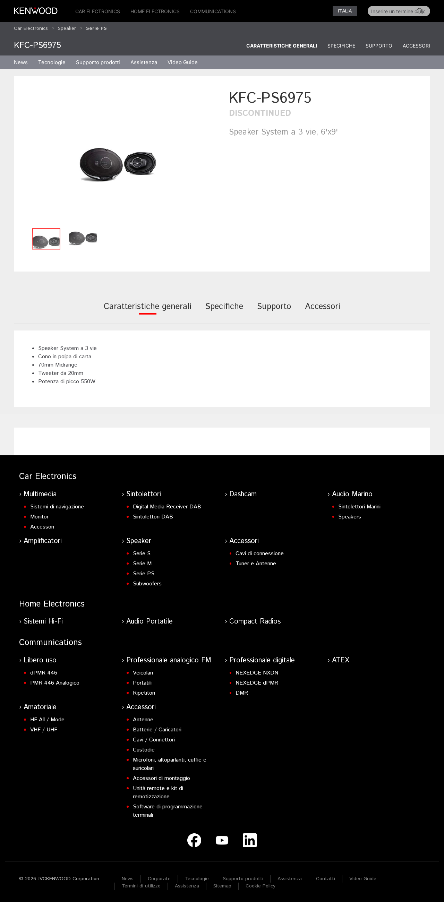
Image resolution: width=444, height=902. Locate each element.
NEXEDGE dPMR (257, 683)
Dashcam (243, 494)
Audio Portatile (149, 622)
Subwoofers (147, 584)
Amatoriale (40, 707)
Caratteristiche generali (281, 46)
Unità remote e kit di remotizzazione (158, 792)
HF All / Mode (47, 720)
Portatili (142, 683)
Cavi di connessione (260, 554)
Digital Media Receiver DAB (167, 507)
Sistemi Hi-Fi (43, 622)
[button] (118, 156)
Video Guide (362, 878)
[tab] (147, 311)
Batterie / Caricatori (157, 730)
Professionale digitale (262, 660)
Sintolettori (143, 494)
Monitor (39, 517)
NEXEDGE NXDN (257, 673)
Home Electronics (155, 11)
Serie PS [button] (96, 28)
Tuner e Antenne (256, 564)
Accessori (416, 46)
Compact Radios (255, 622)
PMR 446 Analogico (54, 683)
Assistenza (290, 878)
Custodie (144, 750)
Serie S (142, 554)
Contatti (325, 878)
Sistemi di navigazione (57, 507)
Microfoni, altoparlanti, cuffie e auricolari (169, 764)
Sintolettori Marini (359, 507)
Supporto (379, 46)
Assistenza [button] (143, 62)
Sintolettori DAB (153, 517)
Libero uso (40, 660)
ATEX (340, 660)
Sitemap (222, 886)
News (21, 62)
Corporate (159, 878)
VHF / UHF (43, 730)
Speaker (67, 28)
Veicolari (143, 673)
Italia (345, 11)
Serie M (142, 564)
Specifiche (341, 46)
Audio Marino (352, 494)
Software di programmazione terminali (168, 811)
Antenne (143, 720)
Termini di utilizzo (141, 886)
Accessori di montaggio (161, 778)
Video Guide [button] (183, 62)
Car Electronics (97, 11)
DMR (242, 693)
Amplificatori (43, 541)
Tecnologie (52, 62)
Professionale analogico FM (168, 660)
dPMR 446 (43, 673)
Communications (213, 11)
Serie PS (143, 574)
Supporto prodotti (243, 878)
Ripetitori (144, 693)
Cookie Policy (260, 886)
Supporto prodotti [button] (98, 62)
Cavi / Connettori (154, 740)
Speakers (349, 517)
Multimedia (40, 494)
